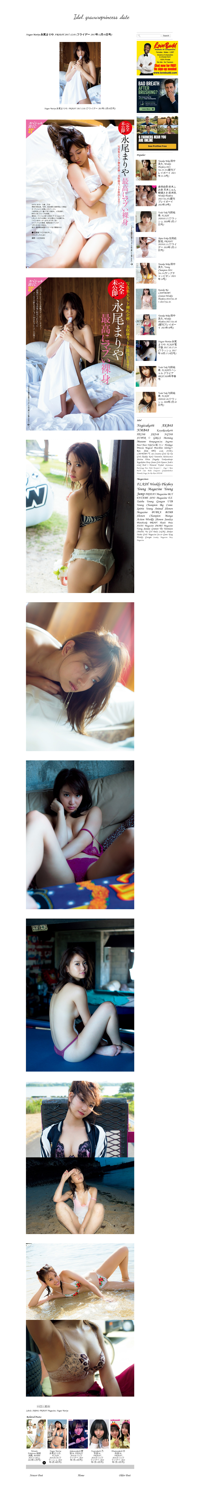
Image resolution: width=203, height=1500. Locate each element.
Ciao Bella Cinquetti (151, 471)
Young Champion (147, 505)
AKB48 (35, 1411)
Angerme (169, 441)
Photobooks (142, 522)
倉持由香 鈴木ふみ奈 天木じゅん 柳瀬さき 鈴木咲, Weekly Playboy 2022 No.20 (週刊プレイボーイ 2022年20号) (167, 196)
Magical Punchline (154, 448)
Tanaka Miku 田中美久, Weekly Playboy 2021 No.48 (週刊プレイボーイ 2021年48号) (167, 322)
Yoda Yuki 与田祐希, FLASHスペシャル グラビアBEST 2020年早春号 (167, 373)
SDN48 (159, 473)
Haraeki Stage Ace (143, 473)
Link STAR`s (166, 451)
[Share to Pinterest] (48, 1406)
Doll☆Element (149, 465)
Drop (148, 462)
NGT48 (168, 434)
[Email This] (38, 1406)
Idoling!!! (168, 448)
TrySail (161, 465)
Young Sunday (143, 529)
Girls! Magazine (149, 534)
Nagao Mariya (62, 1411)
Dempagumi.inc (155, 441)
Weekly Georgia (144, 537)
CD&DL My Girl (144, 531)
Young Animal (154, 508)
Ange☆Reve (168, 468)
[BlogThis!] (40, 1406)
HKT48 (141, 434)
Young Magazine (149, 489)
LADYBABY (142, 454)
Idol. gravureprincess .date (101, 16)
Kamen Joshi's (167, 462)
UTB (170, 501)
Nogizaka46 (145, 425)
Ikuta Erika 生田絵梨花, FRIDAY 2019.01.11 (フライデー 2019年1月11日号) (167, 244)
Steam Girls (155, 462)
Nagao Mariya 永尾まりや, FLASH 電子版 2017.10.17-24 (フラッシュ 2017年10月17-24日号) (167, 347)
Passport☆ (157, 468)
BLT (170, 494)
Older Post (124, 1475)
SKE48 (155, 434)
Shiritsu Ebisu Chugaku (148, 459)
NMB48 (143, 430)
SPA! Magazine (158, 498)
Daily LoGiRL (159, 531)
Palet (151, 468)
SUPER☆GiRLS (149, 438)
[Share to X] (43, 1406)
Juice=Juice (142, 445)
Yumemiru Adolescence (163, 456)
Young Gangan (156, 501)
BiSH (139, 471)
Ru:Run (153, 473)
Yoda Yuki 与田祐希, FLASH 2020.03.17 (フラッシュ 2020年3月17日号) (167, 218)
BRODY (153, 522)
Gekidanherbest (167, 471)
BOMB (169, 512)
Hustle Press (166, 522)
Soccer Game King (165, 534)
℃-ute (151, 454)
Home (81, 1475)
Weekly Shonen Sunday (159, 519)
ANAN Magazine (145, 526)
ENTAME (142, 498)
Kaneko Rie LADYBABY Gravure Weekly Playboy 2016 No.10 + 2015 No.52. (167, 296)
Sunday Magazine (160, 537)
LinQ (139, 465)
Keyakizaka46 (165, 430)
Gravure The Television (162, 529)
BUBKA (156, 512)
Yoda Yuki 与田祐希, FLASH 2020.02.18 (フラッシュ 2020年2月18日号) (167, 399)
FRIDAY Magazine (47, 1411)
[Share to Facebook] (46, 1406)
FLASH (142, 484)
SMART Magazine (164, 526)
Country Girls (160, 454)
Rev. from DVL (146, 451)
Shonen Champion (148, 516)
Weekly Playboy (161, 484)
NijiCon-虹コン (156, 445)
